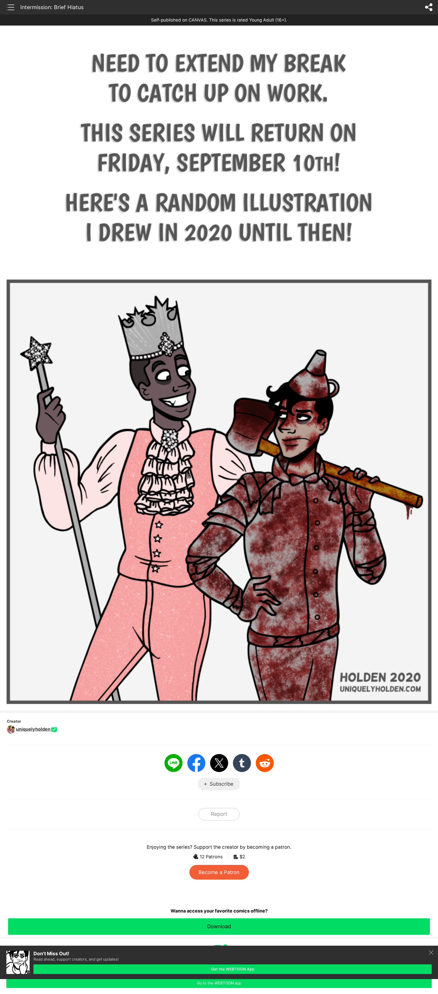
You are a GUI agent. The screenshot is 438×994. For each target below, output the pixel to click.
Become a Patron (219, 872)
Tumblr (242, 763)
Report (219, 814)
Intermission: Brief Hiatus (52, 7)
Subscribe (221, 784)
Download (219, 926)
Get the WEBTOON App (232, 969)
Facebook (196, 763)
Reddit (265, 763)
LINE (173, 763)
